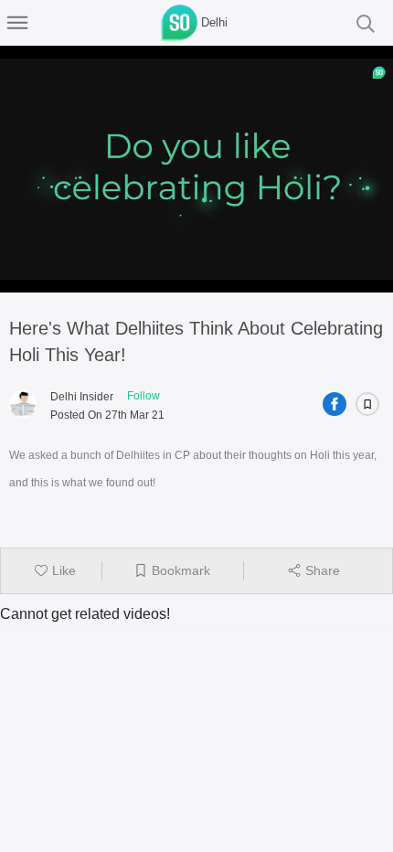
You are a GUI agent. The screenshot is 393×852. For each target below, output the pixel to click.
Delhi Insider (81, 396)
